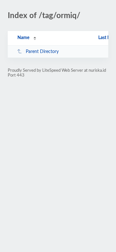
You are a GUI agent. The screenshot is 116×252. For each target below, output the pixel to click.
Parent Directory (42, 51)
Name (23, 38)
